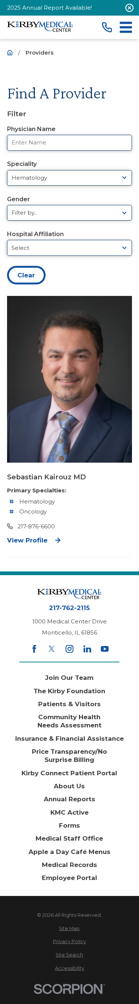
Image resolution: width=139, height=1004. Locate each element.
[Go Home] (10, 52)
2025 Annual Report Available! (49, 7)
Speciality (22, 163)
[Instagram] (69, 649)
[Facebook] (34, 649)
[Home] (40, 27)
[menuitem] (69, 929)
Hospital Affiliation (35, 234)
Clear (26, 275)
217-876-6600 (36, 526)
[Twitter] (52, 649)
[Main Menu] (126, 27)
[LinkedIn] (87, 649)
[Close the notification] (129, 8)
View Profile (27, 540)
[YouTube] (105, 649)
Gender (18, 199)
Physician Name (31, 129)
